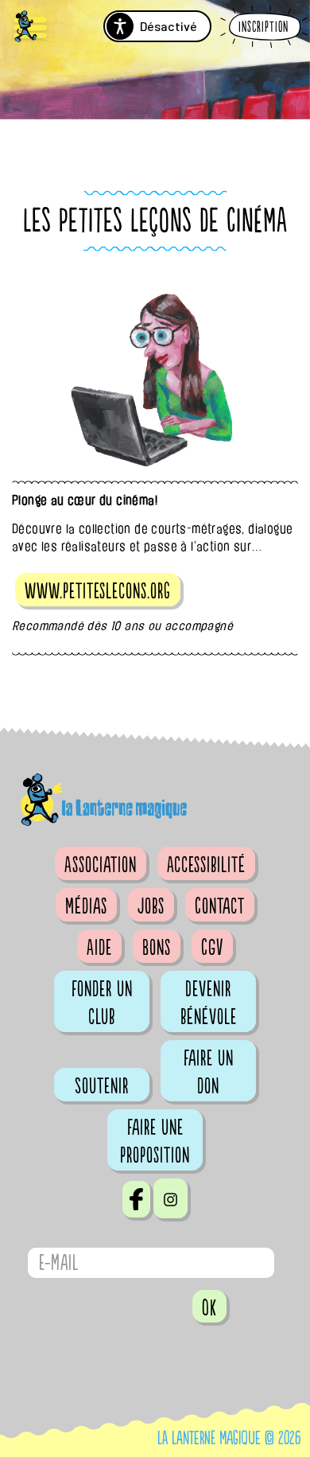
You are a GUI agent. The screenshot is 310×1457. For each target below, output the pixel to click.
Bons (156, 947)
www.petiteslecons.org (98, 591)
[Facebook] (136, 1199)
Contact (220, 906)
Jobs (151, 906)
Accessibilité (206, 865)
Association (100, 865)
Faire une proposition (155, 1141)
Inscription (263, 27)
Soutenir (102, 1086)
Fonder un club (102, 1003)
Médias (86, 906)
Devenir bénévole (208, 1003)
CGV (212, 947)
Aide (99, 947)
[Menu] (30, 28)
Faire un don (209, 1072)
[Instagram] (170, 1198)
